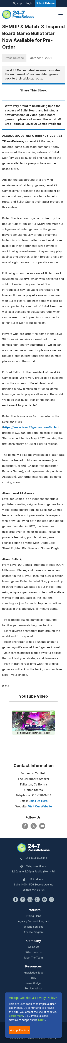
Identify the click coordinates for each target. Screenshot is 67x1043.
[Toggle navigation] (60, 14)
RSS (33, 978)
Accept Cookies (19, 1030)
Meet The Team (33, 958)
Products (33, 910)
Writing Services (33, 927)
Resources (33, 966)
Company (33, 941)
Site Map (52, 1038)
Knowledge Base (33, 973)
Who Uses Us (34, 952)
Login (29, 3)
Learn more (16, 1015)
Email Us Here (38, 801)
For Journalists (33, 988)
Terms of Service (36, 1038)
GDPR (41, 1020)
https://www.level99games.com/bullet (30, 427)
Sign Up (17, 3)
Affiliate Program (33, 932)
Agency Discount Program (33, 921)
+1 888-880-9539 (36, 858)
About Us (33, 947)
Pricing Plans (33, 916)
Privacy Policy (17, 1038)
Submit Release (45, 3)
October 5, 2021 (41, 58)
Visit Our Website (40, 806)
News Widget (34, 983)
